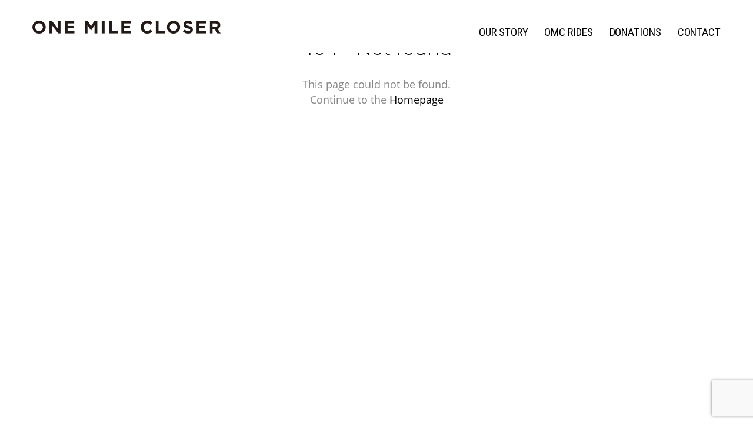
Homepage (416, 99)
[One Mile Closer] (126, 28)
